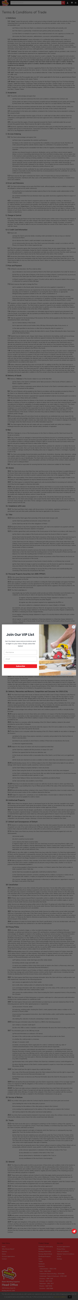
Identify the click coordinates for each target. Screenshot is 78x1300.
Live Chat (74, 1231)
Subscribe (20, 666)
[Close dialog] (73, 627)
